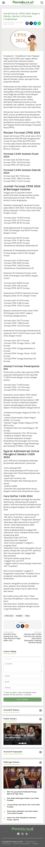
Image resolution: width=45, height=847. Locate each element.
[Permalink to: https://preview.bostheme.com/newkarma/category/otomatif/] (40, 710)
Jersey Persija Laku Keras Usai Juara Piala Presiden (23, 806)
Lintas (5, 24)
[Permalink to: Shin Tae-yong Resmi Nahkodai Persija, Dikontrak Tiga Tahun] (22, 777)
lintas (27, 616)
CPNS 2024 (9, 616)
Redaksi (35, 844)
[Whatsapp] (39, 23)
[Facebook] (18, 626)
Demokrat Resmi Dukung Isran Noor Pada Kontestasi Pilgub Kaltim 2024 (12, 636)
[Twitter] (22, 626)
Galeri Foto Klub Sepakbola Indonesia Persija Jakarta (21, 819)
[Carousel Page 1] (20, 743)
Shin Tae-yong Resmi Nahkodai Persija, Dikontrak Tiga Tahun (22, 793)
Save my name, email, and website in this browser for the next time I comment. (19, 693)
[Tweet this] (31, 23)
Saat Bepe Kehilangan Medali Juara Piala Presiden (23, 799)
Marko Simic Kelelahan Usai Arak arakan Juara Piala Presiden (22, 812)
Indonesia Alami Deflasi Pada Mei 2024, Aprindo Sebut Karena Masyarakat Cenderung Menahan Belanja (33, 637)
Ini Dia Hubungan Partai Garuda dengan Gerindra (19, 736)
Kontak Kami (6, 844)
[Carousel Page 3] (25, 743)
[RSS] (27, 626)
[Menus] (3, 2)
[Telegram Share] (35, 23)
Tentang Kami (30, 842)
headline (19, 616)
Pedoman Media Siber (22, 844)
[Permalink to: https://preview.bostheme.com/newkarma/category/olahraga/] (40, 762)
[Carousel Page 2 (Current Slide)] (22, 743)
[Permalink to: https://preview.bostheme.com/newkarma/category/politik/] (40, 719)
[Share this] (27, 23)
